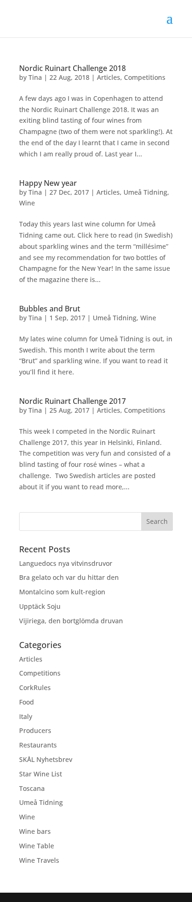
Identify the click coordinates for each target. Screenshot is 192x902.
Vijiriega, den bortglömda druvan (71, 620)
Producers (35, 730)
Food (26, 702)
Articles (108, 77)
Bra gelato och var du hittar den (69, 577)
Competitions (144, 77)
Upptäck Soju (40, 606)
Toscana (32, 788)
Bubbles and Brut (49, 308)
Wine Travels (39, 860)
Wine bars (35, 831)
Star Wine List (40, 773)
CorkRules (35, 687)
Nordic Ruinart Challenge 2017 (72, 401)
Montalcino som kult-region (62, 591)
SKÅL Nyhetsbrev (45, 759)
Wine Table (36, 845)
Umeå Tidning (145, 192)
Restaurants (38, 744)
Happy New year (48, 183)
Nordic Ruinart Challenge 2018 (72, 68)
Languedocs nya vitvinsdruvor (65, 563)
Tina (35, 77)
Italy (25, 716)
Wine (27, 202)
